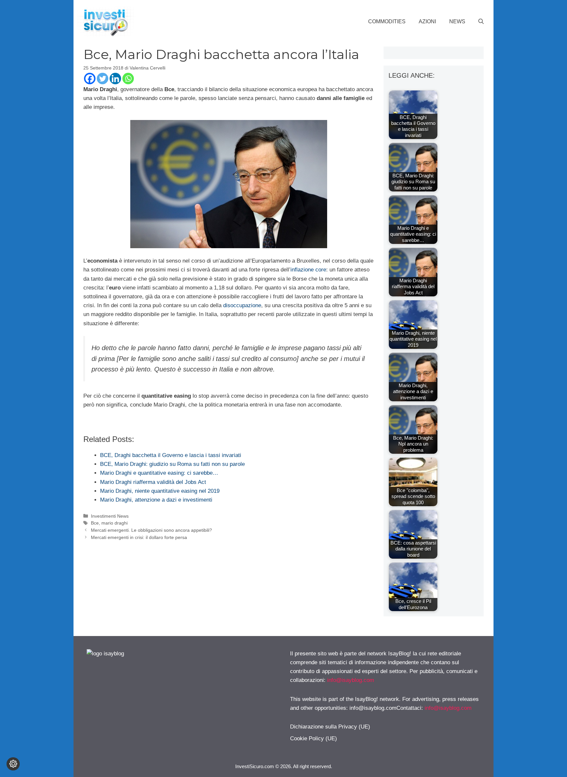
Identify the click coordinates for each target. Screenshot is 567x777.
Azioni (427, 21)
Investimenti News (110, 516)
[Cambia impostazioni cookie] (13, 763)
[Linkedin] (115, 78)
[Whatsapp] (128, 78)
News (457, 21)
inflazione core (308, 270)
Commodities (387, 21)
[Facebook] (89, 78)
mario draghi (114, 523)
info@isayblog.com (350, 680)
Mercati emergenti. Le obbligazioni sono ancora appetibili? (151, 530)
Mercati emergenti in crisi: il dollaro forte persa (139, 537)
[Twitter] (102, 78)
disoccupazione (242, 305)
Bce (95, 523)
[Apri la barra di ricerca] (481, 21)
